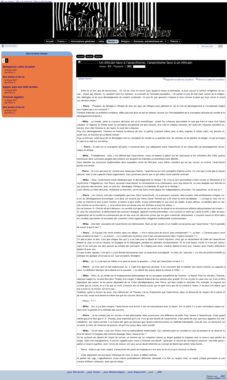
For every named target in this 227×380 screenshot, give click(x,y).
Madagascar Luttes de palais (19, 66)
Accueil (50, 41)
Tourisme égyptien (13, 97)
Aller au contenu (7, 1)
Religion (125, 41)
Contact (97, 372)
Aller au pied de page (43, 1)
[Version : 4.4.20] (222, 376)
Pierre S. (12, 72)
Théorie (175, 41)
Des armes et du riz (13, 77)
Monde (112, 41)
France (62, 41)
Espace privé (140, 372)
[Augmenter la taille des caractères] (178, 80)
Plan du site (78, 372)
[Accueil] (113, 37)
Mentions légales (117, 372)
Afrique (98, 56)
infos (101, 41)
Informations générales (83, 41)
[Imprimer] (85, 79)
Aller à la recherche (24, 1)
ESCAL (218, 378)
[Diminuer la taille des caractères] (210, 80)
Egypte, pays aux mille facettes (20, 87)
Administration (11, 46)
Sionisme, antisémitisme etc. (150, 41)
